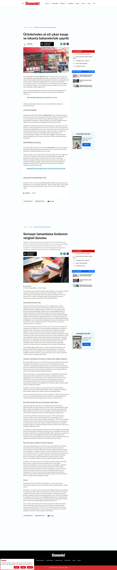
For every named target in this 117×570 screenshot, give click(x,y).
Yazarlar (77, 3)
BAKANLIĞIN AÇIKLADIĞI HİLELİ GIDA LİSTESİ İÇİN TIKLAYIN (46, 168)
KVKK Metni (67, 560)
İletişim (79, 560)
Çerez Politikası (49, 560)
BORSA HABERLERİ (77, 71)
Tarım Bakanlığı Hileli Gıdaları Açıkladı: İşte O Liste (42, 97)
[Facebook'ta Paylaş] (64, 44)
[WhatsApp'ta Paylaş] (61, 44)
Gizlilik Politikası (40, 560)
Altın (89, 3)
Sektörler (62, 3)
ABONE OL (86, 144)
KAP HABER (91, 71)
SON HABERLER (77, 51)
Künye (73, 560)
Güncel (47, 3)
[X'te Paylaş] (67, 44)
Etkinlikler (70, 3)
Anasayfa (25, 27)
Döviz (83, 3)
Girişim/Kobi (55, 3)
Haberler (30, 27)
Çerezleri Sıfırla (58, 560)
